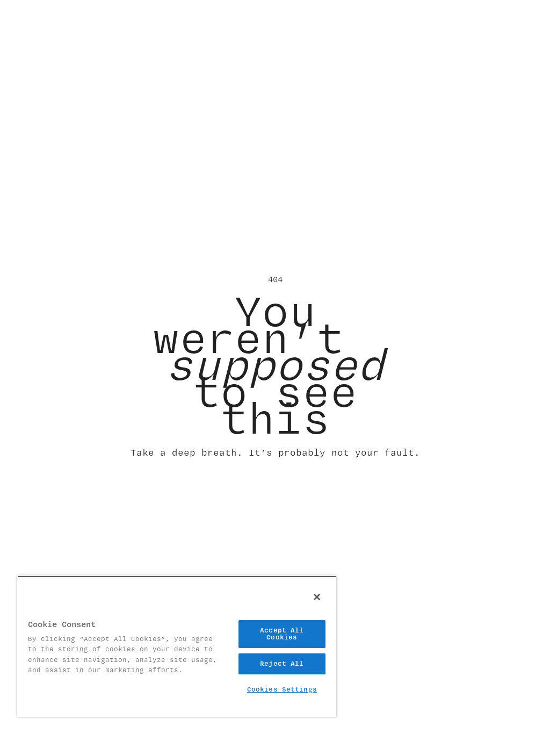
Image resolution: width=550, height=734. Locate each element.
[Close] (317, 597)
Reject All (281, 663)
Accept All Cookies (281, 633)
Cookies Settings (282, 689)
